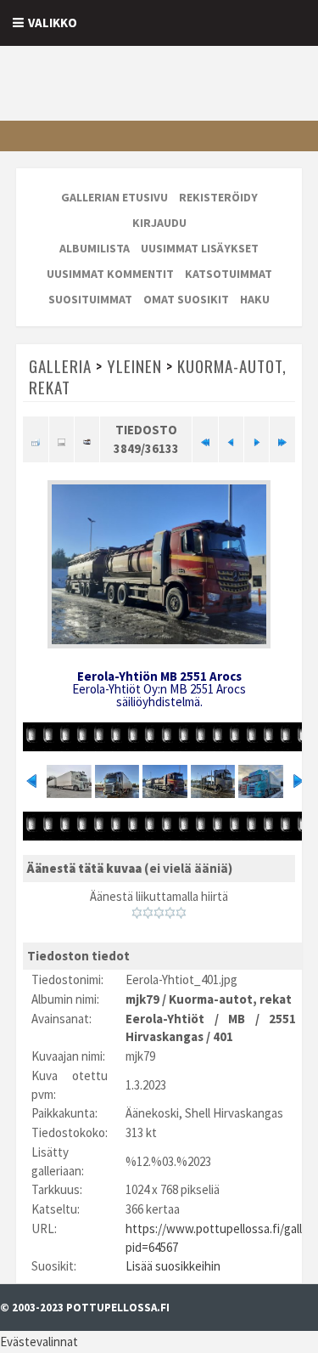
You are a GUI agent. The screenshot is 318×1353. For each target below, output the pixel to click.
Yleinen (134, 365)
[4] (170, 913)
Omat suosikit (186, 299)
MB (236, 1019)
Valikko (52, 22)
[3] (159, 913)
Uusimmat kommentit (110, 273)
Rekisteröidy (218, 197)
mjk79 (142, 999)
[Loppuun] (282, 439)
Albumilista (94, 248)
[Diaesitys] (87, 439)
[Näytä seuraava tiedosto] (256, 439)
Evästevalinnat (39, 1341)
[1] (136, 913)
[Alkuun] (204, 439)
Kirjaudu (159, 222)
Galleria (60, 365)
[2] (147, 913)
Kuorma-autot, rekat (230, 999)
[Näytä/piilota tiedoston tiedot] (61, 439)
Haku (255, 299)
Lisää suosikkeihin (173, 1266)
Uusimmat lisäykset (200, 248)
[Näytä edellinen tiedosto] (231, 439)
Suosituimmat (90, 299)
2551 (282, 1019)
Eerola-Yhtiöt (165, 1019)
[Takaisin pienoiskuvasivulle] (35, 439)
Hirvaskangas (165, 1036)
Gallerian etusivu (114, 197)
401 (223, 1036)
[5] (181, 913)
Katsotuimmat (228, 273)
